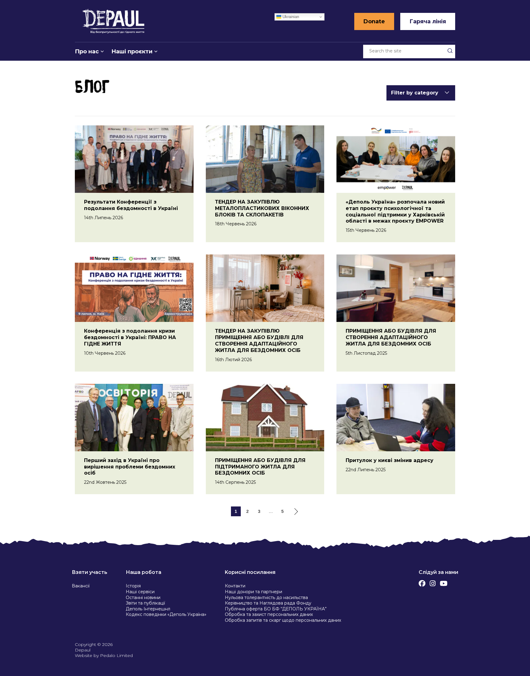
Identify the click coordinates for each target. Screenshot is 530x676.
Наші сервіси (140, 591)
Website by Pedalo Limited (104, 655)
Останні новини (143, 597)
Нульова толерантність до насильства (266, 597)
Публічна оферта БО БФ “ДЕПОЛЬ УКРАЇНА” (276, 609)
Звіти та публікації (145, 603)
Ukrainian (290, 16)
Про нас (87, 51)
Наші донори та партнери (253, 591)
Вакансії (81, 586)
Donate (374, 21)
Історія (133, 586)
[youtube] (443, 582)
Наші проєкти (131, 51)
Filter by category (414, 93)
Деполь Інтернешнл (148, 609)
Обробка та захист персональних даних (269, 614)
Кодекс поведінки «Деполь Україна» (166, 614)
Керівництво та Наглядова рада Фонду (268, 603)
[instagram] (433, 582)
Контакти (235, 586)
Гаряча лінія (427, 21)
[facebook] (422, 582)
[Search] (450, 50)
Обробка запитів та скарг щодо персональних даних (283, 620)
